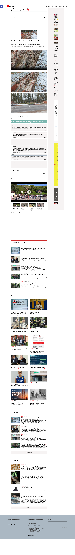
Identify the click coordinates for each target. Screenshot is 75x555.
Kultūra (12, 400)
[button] (1, 6)
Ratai (25, 474)
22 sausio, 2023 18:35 (15, 159)
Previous (55, 203)
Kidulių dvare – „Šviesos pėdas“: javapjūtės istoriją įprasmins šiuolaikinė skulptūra (19, 403)
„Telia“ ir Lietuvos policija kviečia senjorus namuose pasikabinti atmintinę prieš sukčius (37, 351)
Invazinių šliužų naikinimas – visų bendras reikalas (33, 274)
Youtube (14, 524)
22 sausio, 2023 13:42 (15, 130)
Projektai (12, 330)
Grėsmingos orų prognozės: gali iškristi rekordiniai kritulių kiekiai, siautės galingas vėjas (18, 314)
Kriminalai (22, 464)
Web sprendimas (64, 527)
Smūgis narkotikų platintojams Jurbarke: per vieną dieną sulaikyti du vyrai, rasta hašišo (56, 78)
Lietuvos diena (32, 400)
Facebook (10, 524)
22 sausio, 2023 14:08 (16, 137)
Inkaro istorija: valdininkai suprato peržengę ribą (32, 258)
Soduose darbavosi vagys (27, 487)
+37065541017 (57, 178)
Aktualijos (12, 17)
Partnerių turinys (32, 348)
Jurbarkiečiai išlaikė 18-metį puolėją (19, 385)
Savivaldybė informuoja (33, 366)
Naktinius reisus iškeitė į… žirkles (19, 331)
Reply (45, 130)
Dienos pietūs (56, 194)
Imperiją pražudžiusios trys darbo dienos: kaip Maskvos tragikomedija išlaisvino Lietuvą (38, 403)
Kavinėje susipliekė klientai (56, 89)
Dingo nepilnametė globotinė (28, 266)
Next (56, 203)
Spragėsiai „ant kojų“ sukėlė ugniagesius (30, 466)
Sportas (12, 384)
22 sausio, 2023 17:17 (16, 152)
